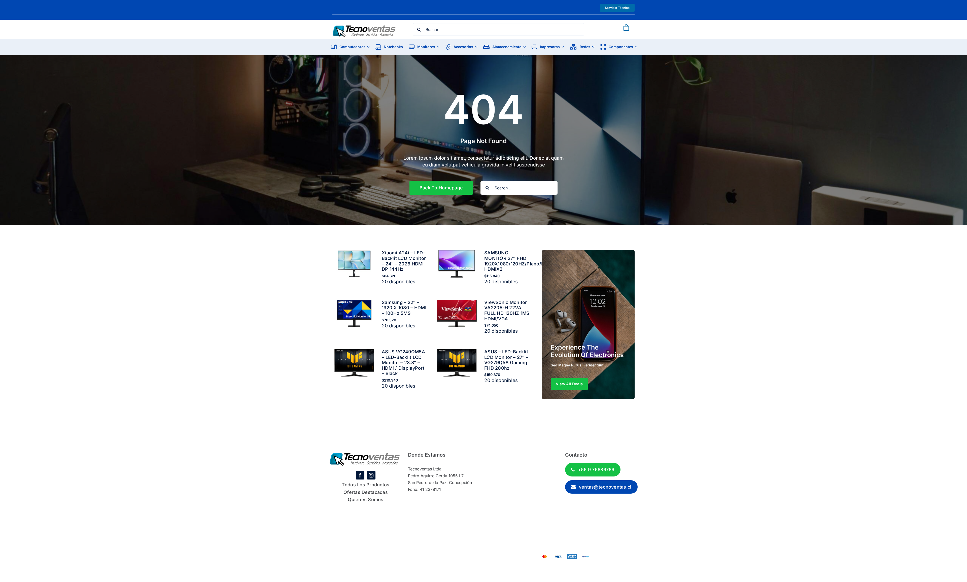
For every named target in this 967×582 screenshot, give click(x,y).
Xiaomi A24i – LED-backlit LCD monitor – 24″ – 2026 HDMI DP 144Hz (404, 261)
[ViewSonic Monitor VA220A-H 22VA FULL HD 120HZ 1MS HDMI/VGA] (456, 303)
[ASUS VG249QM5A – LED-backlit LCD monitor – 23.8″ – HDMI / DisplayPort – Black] (354, 352)
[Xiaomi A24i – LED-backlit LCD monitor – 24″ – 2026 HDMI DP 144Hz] (354, 253)
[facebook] (360, 475)
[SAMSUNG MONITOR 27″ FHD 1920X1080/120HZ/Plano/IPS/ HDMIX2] (456, 253)
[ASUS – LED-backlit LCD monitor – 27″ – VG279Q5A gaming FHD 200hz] (456, 352)
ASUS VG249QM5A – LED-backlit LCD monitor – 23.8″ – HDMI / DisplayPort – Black (403, 362)
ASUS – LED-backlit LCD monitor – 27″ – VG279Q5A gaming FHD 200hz (506, 360)
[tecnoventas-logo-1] (364, 27)
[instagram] (371, 475)
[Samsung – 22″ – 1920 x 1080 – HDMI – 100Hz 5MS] (354, 303)
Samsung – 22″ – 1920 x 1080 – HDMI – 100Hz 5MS (404, 308)
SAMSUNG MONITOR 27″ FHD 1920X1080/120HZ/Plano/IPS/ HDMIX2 (517, 261)
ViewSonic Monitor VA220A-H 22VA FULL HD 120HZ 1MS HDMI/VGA (507, 310)
